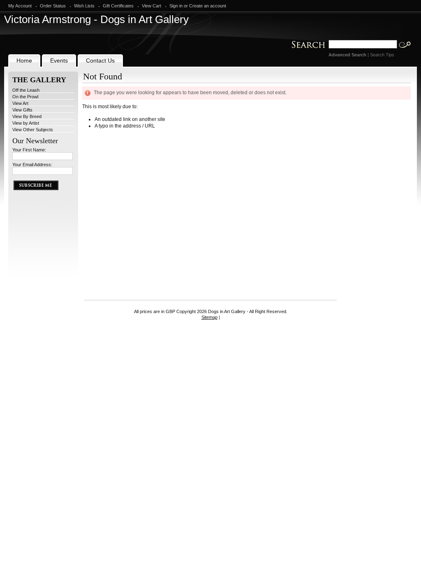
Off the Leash (25, 90)
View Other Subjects (32, 129)
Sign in (176, 5)
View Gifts (22, 109)
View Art (20, 103)
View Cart (151, 5)
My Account (20, 5)
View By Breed (27, 116)
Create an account (207, 5)
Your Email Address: (32, 164)
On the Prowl (25, 96)
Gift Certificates (118, 5)
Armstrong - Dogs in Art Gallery (96, 19)
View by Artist (25, 123)
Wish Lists (84, 5)
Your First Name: (29, 149)
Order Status (53, 5)
